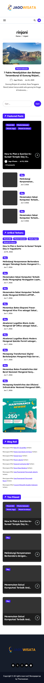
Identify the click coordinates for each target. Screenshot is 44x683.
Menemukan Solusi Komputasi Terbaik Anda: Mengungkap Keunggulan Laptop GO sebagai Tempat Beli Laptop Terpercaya (22, 281)
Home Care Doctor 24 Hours (23, 452)
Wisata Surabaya (24, 128)
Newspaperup (35, 676)
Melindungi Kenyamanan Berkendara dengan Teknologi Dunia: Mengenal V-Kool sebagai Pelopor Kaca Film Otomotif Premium (21, 265)
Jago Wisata (18, 80)
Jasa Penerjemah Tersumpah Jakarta (26, 472)
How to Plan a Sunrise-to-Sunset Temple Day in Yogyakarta (18, 156)
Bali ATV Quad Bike (20, 448)
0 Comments (10, 165)
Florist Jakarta (18, 460)
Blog (22, 175)
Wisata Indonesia (22, 69)
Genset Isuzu (18, 456)
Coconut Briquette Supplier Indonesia (25, 485)
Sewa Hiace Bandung (20, 468)
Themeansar (23, 679)
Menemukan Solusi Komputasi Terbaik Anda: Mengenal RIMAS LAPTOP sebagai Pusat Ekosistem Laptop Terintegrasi (21, 296)
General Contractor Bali (21, 464)
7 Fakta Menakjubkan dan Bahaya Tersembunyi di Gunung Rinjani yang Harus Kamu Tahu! (22, 75)
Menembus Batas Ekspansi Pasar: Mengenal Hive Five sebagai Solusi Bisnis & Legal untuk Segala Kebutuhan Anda (22, 311)
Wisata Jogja (11, 128)
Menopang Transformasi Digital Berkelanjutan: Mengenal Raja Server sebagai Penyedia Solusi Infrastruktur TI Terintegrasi (21, 357)
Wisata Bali (10, 125)
